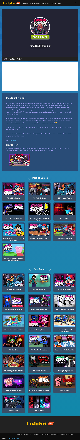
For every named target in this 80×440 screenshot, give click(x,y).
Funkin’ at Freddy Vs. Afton (13, 390)
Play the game (40, 37)
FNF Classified (13, 350)
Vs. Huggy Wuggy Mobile (13, 309)
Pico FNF (13, 140)
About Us (19, 434)
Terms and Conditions (66, 434)
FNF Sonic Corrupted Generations (65, 330)
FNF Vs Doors (64, 218)
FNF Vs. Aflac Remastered (39, 350)
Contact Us (27, 434)
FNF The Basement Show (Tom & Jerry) (13, 371)
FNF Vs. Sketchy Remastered (65, 309)
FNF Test (25, 3)
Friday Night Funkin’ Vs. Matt (64, 350)
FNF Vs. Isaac (64, 390)
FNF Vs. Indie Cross (39, 198)
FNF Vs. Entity (39, 410)
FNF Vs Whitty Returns (65, 198)
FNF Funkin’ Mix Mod (65, 238)
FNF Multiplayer (56, 3)
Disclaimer (45, 434)
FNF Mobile (45, 3)
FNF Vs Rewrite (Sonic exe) (13, 218)
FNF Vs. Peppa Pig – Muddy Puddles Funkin (13, 259)
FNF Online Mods (35, 3)
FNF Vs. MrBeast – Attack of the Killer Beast (13, 239)
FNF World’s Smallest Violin (39, 238)
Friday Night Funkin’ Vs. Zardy (39, 390)
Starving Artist (13, 410)
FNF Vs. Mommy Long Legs (39, 330)
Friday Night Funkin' (13, 438)
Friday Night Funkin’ (13, 198)
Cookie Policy (36, 434)
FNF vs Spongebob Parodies (13, 330)
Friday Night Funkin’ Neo (39, 309)
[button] (75, 2)
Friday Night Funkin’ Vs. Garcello (65, 371)
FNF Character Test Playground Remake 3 (39, 219)
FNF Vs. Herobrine (39, 289)
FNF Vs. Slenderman (39, 370)
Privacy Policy (54, 434)
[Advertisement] (40, 76)
